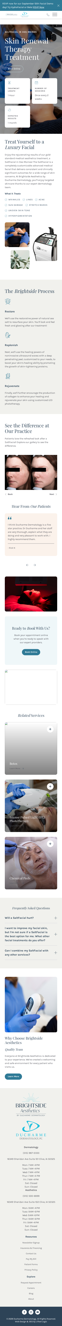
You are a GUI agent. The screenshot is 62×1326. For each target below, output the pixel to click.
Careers (31, 1288)
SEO (31, 1321)
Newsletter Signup (31, 1242)
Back (10, 494)
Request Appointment (31, 1282)
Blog (31, 1293)
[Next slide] (35, 565)
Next (52, 494)
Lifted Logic (41, 1321)
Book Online (14, 68)
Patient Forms (31, 1264)
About (31, 1299)
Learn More (13, 1076)
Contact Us (31, 1253)
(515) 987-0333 (31, 1152)
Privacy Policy (31, 1270)
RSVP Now (38, 7)
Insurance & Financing (31, 1248)
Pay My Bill (31, 1259)
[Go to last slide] (27, 565)
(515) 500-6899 (31, 1195)
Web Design (20, 1321)
